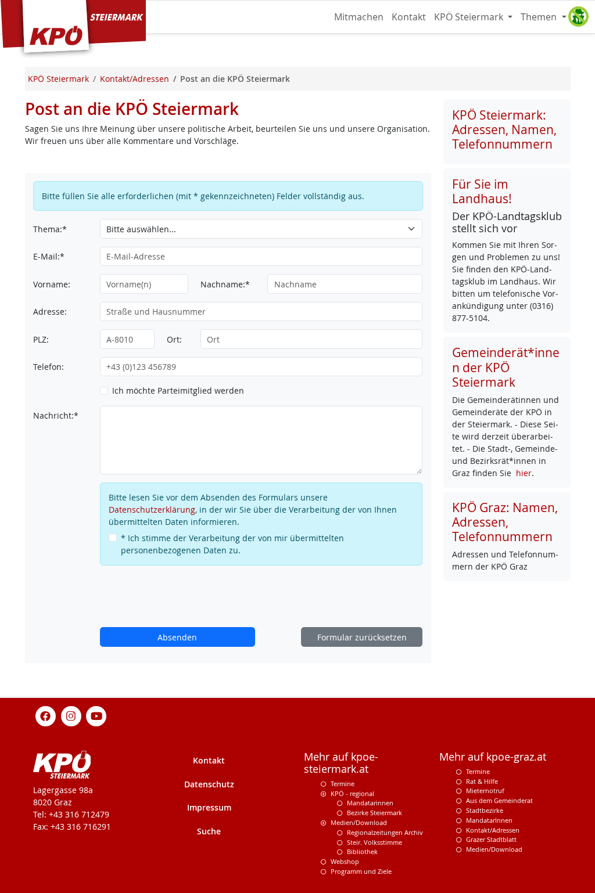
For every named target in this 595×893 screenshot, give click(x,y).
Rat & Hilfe (482, 781)
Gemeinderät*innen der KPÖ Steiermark (506, 367)
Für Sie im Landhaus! (482, 191)
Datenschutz (209, 784)
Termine (342, 783)
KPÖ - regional (352, 793)
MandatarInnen (489, 820)
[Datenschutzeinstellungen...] (578, 17)
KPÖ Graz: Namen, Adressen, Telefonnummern (505, 522)
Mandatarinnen (370, 802)
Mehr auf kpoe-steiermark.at (341, 763)
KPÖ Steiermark (470, 16)
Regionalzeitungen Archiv (385, 832)
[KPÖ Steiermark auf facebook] (46, 715)
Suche (209, 831)
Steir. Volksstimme (374, 842)
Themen (540, 16)
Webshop (345, 861)
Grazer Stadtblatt (491, 839)
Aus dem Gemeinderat (499, 800)
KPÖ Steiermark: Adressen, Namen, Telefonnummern (504, 129)
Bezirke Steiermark (374, 812)
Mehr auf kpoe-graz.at (492, 757)
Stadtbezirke (484, 810)
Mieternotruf (485, 790)
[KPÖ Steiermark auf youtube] (96, 715)
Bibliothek (362, 851)
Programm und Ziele (361, 871)
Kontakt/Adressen (492, 830)
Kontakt (409, 16)
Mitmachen (358, 16)
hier (524, 472)
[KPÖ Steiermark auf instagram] (71, 715)
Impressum (209, 807)
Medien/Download (359, 822)
